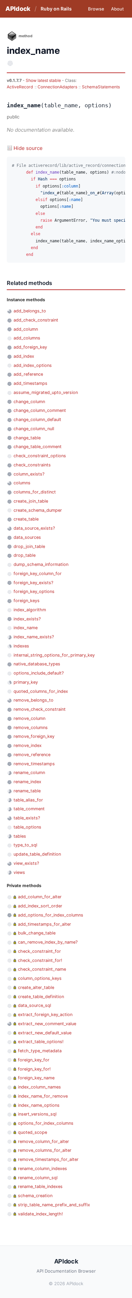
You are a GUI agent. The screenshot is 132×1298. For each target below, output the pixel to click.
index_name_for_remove (43, 1096)
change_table (27, 437)
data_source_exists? (34, 528)
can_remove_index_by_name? (48, 942)
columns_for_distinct (35, 491)
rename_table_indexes (40, 1186)
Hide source (28, 148)
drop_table (25, 555)
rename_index (27, 781)
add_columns (27, 337)
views (19, 872)
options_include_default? (39, 673)
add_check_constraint (36, 320)
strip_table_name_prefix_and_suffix (54, 1204)
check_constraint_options (40, 455)
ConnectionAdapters (57, 86)
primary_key (26, 682)
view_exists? (26, 863)
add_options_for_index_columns (50, 915)
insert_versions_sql (37, 1114)
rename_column (29, 772)
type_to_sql (25, 845)
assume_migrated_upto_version (46, 392)
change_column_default (37, 419)
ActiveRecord (20, 86)
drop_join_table (29, 546)
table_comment (29, 808)
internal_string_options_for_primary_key (54, 655)
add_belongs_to (30, 310)
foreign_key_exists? (33, 582)
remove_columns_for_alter (44, 1150)
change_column (29, 401)
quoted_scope (32, 1132)
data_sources (27, 537)
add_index (24, 356)
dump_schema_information (41, 564)
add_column (26, 329)
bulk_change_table (37, 933)
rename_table (27, 790)
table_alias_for (28, 799)
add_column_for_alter (40, 896)
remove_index (28, 745)
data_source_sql (34, 1005)
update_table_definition (37, 854)
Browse (96, 9)
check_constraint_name (42, 969)
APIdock (17, 8)
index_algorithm (30, 609)
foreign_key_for (33, 1059)
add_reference (28, 374)
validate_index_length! (40, 1213)
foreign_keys (27, 600)
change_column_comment (40, 410)
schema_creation (35, 1195)
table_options (27, 827)
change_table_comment (38, 446)
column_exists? (29, 474)
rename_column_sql (38, 1177)
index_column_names (39, 1087)
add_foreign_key (30, 347)
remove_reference (32, 754)
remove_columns (31, 727)
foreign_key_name (36, 1077)
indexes (21, 645)
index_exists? (27, 618)
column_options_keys (40, 978)
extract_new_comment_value (47, 1023)
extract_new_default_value (44, 1032)
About (117, 9)
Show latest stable (44, 80)
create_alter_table (36, 987)
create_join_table (31, 501)
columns (22, 482)
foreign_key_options (34, 591)
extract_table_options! (41, 1041)
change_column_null (34, 428)
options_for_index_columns (45, 1123)
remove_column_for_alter (43, 1141)
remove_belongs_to (33, 700)
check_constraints (32, 464)
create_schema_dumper (38, 510)
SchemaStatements (101, 86)
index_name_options (39, 1105)
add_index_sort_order (40, 905)
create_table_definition (41, 996)
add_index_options (33, 365)
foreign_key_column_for (38, 573)
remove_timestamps (34, 763)
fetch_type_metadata (40, 1050)
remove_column (29, 718)
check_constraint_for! (40, 960)
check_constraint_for (39, 951)
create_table (26, 519)
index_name (26, 627)
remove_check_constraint (40, 709)
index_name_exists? (34, 636)
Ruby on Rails (56, 9)
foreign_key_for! (34, 1069)
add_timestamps (30, 383)
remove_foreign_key (34, 736)
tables (20, 836)
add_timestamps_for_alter (44, 924)
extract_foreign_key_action (45, 1014)
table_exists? (27, 817)
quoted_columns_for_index (41, 691)
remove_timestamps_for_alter (48, 1159)
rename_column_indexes (42, 1168)
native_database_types (37, 663)
